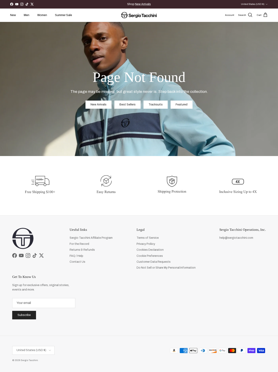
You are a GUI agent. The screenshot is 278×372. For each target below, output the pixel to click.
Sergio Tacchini (29, 360)
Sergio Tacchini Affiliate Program (91, 237)
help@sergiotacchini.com (236, 237)
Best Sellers (127, 104)
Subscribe (24, 315)
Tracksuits (156, 104)
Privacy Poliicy (146, 243)
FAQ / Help (76, 255)
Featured (181, 104)
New (13, 15)
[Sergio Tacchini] (139, 15)
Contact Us (77, 261)
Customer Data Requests (154, 261)
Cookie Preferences (150, 255)
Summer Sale (63, 15)
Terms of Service (148, 237)
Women (42, 15)
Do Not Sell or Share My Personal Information (166, 267)
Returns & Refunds (82, 249)
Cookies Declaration (150, 249)
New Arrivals (143, 4)
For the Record (79, 243)
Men (26, 15)
